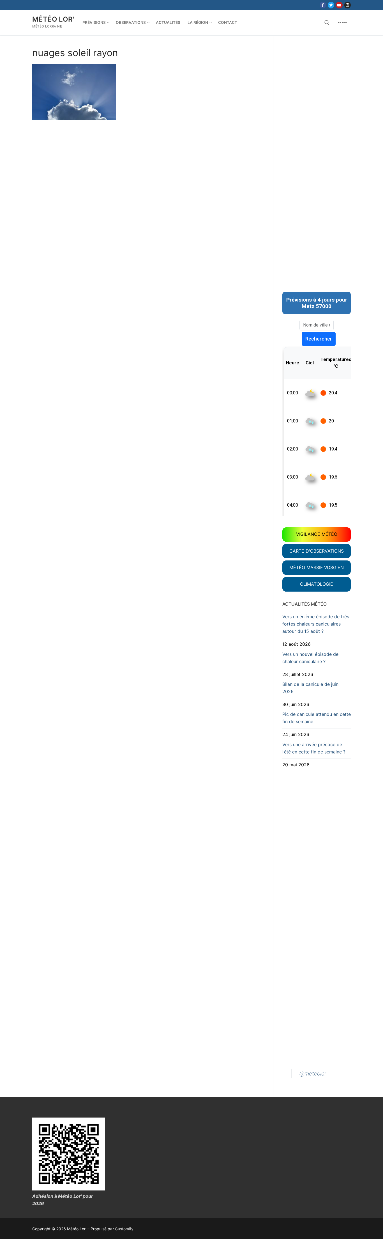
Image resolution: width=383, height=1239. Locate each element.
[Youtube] (339, 5)
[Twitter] (331, 5)
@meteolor (312, 1073)
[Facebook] (323, 5)
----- (342, 22)
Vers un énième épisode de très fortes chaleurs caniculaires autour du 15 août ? (315, 624)
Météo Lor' (53, 19)
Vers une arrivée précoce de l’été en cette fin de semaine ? (313, 748)
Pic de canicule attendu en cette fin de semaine (316, 717)
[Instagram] (347, 5)
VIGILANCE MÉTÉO (316, 534)
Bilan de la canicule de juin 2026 (310, 687)
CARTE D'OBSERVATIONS (316, 551)
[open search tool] (326, 22)
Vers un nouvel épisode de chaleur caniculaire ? (310, 657)
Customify (124, 1228)
